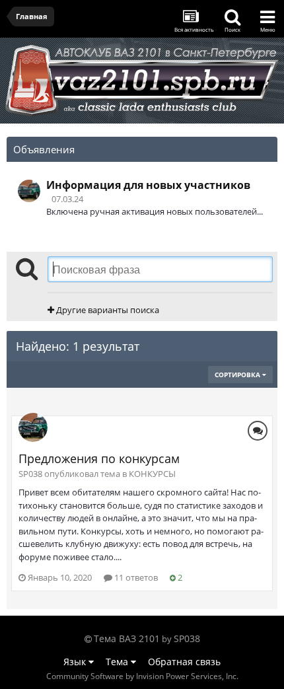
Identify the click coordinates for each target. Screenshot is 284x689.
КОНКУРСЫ (152, 474)
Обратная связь (184, 661)
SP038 (187, 638)
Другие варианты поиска (106, 310)
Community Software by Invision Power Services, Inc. (142, 676)
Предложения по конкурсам (99, 458)
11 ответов (135, 577)
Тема (118, 661)
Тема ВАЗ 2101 (127, 638)
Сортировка (238, 374)
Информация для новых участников (148, 185)
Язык (76, 661)
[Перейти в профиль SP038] (29, 191)
